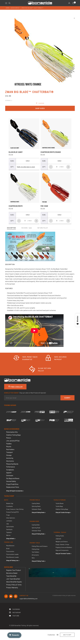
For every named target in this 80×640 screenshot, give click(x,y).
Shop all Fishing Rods (38, 534)
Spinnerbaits (10, 526)
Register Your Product (13, 570)
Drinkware (9, 475)
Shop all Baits (10, 538)
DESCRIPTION (11, 228)
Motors (8, 438)
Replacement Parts (12, 487)
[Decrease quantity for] (51, 167)
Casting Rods (35, 525)
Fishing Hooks (60, 536)
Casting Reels (36, 503)
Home (7, 7)
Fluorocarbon (10, 551)
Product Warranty (12, 587)
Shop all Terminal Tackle (63, 553)
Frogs (8, 515)
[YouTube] (11, 596)
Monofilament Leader (12, 557)
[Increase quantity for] (68, 167)
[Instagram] (16, 596)
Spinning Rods (36, 528)
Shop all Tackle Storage (63, 512)
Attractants (35, 555)
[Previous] (20, 50)
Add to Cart (67, 634)
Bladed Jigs (9, 503)
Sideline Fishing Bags (13, 435)
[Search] (9, 3)
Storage (9, 455)
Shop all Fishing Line (12, 560)
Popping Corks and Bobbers (64, 547)
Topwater (9, 532)
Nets (33, 558)
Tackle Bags (59, 506)
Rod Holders (10, 449)
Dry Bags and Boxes (12, 478)
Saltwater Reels (36, 509)
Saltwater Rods (36, 530)
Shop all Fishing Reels (38, 512)
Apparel (8, 473)
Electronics (10, 461)
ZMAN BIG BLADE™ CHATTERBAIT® (32, 7)
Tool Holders (35, 552)
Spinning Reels (36, 506)
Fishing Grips (35, 549)
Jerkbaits (9, 521)
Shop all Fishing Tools (38, 561)
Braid (7, 548)
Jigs (7, 524)
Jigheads (58, 539)
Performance (10, 467)
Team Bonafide (11, 576)
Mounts (8, 446)
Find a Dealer (16, 387)
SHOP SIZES (40, 108)
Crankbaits (9, 506)
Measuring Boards (12, 464)
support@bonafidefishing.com (29, 598)
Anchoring (9, 458)
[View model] (11, 412)
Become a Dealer (12, 573)
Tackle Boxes (59, 503)
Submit (67, 398)
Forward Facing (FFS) (12, 512)
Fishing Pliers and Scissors (39, 546)
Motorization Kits (12, 432)
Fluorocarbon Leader (12, 554)
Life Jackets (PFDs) (12, 441)
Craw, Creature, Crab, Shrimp (14, 509)
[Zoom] (74, 18)
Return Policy (43, 228)
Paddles (9, 444)
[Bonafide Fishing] (17, 380)
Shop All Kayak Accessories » (15, 491)
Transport (9, 452)
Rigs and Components (62, 550)
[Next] (69, 50)
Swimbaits (9, 529)
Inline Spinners (10, 518)
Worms (8, 535)
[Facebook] (6, 596)
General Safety (11, 481)
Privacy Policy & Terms (13, 585)
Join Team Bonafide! (13, 579)
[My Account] (69, 3)
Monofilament (10, 545)
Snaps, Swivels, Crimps (62, 544)
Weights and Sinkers (62, 541)
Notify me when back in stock (26, 167)
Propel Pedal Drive (12, 484)
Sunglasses (10, 470)
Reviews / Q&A (26, 228)
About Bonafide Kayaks (14, 582)
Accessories (15, 7)
